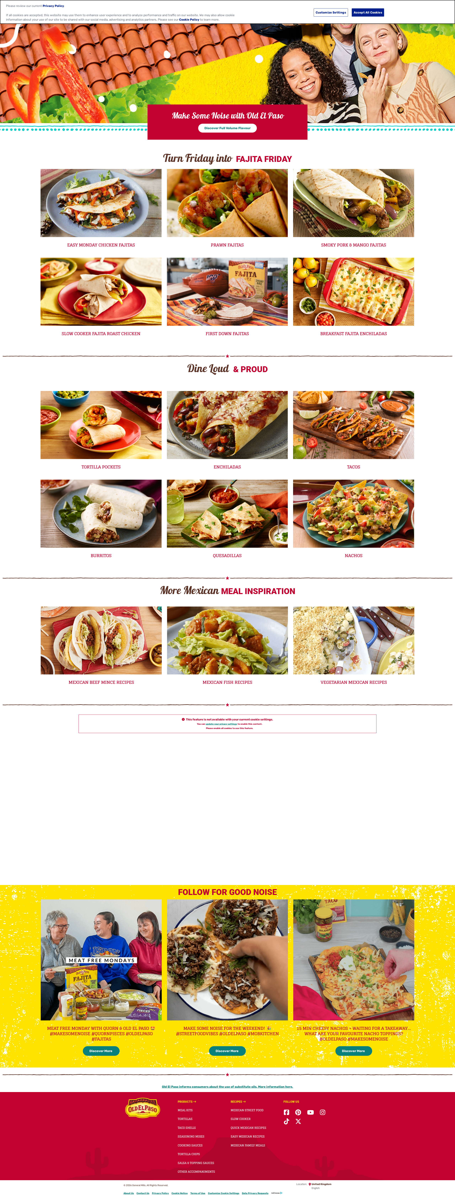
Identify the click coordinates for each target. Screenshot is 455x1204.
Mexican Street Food (247, 1110)
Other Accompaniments (196, 1171)
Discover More (101, 1051)
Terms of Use (197, 1193)
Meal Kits (185, 1110)
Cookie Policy (189, 19)
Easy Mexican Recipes (248, 1136)
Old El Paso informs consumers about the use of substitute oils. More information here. (227, 1086)
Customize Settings (331, 12)
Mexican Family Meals (248, 1145)
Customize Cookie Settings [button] (223, 1193)
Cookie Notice (180, 1193)
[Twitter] (298, 1121)
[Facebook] (286, 1112)
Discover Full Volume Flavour (227, 128)
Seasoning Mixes (191, 1136)
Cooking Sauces (190, 1145)
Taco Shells (187, 1127)
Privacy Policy (160, 1193)
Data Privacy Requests (255, 1193)
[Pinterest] (298, 1112)
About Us (129, 1193)
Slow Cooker (241, 1118)
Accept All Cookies (368, 12)
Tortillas (185, 1118)
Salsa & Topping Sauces (196, 1162)
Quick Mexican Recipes (248, 1127)
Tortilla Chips (189, 1154)
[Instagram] (323, 1112)
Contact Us (142, 1193)
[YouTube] (310, 1112)
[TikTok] (286, 1121)
